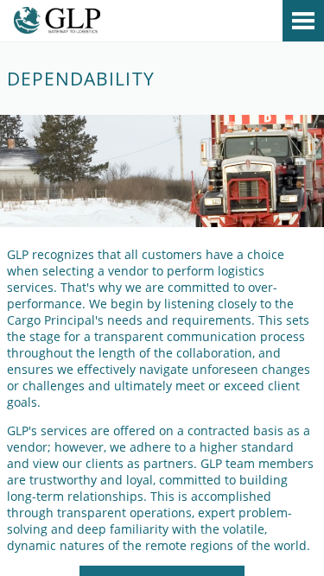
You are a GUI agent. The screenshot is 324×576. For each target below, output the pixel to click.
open (303, 20)
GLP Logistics (162, 23)
